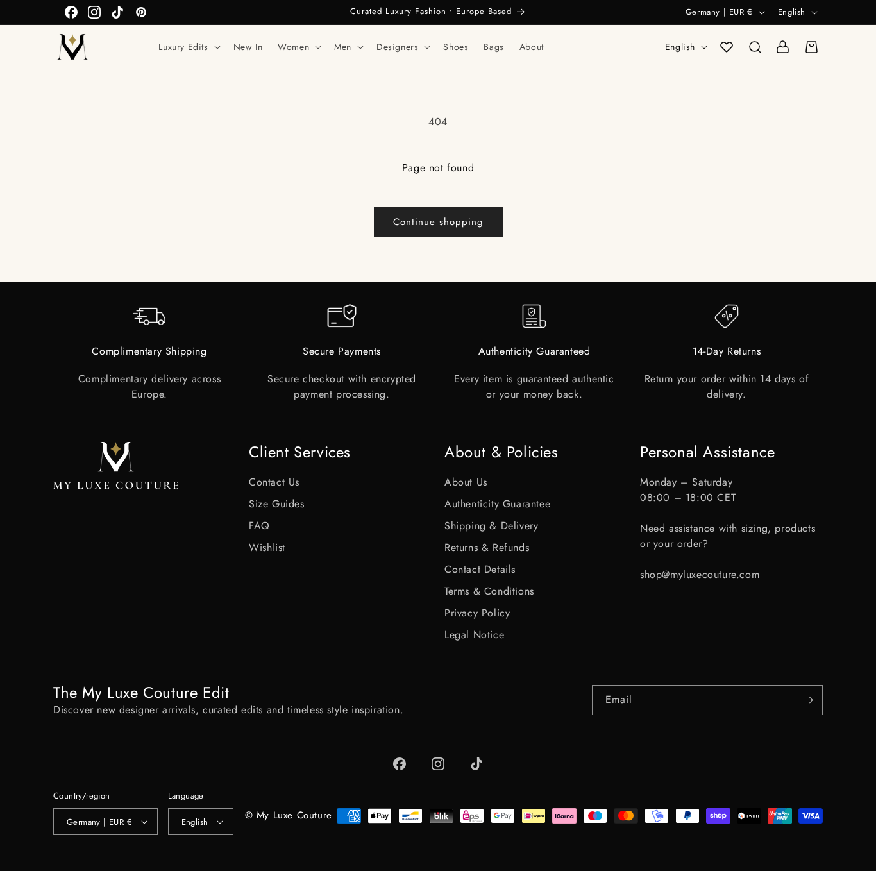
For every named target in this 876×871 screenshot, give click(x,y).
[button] (188, 46)
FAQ (259, 525)
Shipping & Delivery (491, 525)
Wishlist (267, 547)
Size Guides (277, 503)
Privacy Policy (477, 612)
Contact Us (274, 482)
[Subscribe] (808, 700)
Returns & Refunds (486, 547)
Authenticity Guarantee (497, 503)
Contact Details (480, 569)
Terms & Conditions (489, 591)
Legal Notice (474, 634)
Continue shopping (438, 222)
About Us (465, 482)
